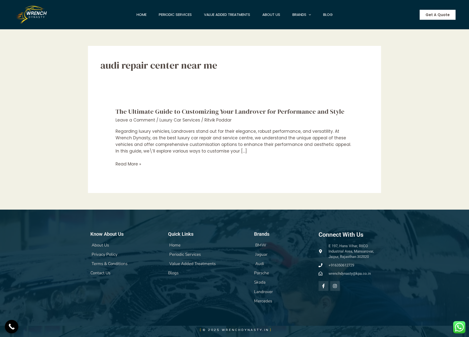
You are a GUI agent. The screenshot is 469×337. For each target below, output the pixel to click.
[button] (308, 14)
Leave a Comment (135, 120)
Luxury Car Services (180, 120)
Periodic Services (175, 14)
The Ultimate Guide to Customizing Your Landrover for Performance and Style (230, 111)
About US (271, 14)
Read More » (128, 164)
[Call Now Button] (11, 326)
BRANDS (299, 14)
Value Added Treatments (227, 14)
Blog (328, 14)
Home (142, 14)
